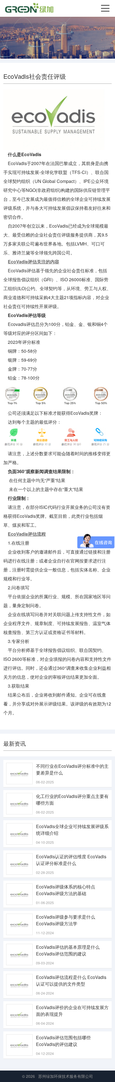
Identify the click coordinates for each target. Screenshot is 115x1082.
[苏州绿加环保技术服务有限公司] (30, 8)
